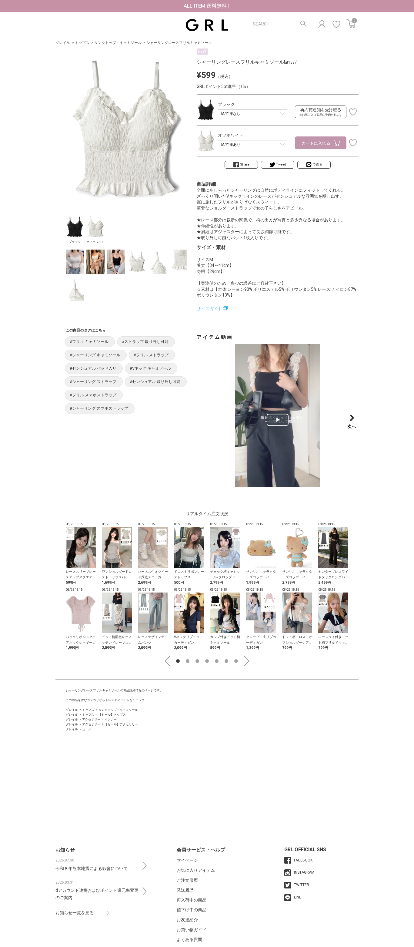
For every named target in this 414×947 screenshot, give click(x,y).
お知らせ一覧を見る (74, 912)
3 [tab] (197, 661)
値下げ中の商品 (191, 909)
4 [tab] (207, 661)
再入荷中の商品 (191, 900)
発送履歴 (185, 890)
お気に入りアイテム (196, 870)
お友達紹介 (187, 919)
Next (246, 661)
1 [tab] (178, 661)
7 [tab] (236, 661)
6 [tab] (226, 661)
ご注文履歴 (187, 880)
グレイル (62, 43)
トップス (82, 43)
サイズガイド (209, 308)
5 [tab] (217, 661)
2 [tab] (187, 661)
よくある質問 (189, 939)
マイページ (187, 860)
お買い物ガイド (191, 929)
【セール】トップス (112, 714)
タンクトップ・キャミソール (118, 43)
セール (86, 729)
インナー (111, 719)
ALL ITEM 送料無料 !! (207, 6)
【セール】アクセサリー (121, 724)
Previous (167, 661)
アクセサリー (91, 719)
